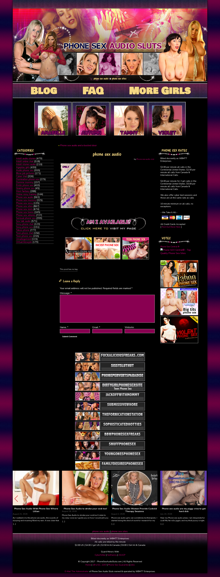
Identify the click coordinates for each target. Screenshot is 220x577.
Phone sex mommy (26, 200)
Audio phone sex (25, 170)
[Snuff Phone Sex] (179, 342)
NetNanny (112, 555)
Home (88, 564)
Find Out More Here (171, 226)
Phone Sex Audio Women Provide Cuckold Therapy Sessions (134, 510)
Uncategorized (23, 239)
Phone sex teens (25, 212)
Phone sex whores (25, 215)
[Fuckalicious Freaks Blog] (78, 259)
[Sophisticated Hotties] (179, 286)
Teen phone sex (24, 236)
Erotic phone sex (24, 185)
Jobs (133, 564)
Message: (66, 293)
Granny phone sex (25, 188)
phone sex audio (100, 531)
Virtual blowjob (24, 242)
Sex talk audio (23, 221)
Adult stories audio (26, 164)
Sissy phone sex (24, 227)
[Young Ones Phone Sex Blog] (136, 259)
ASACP (121, 555)
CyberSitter (100, 555)
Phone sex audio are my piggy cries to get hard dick (184, 510)
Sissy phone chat (25, 224)
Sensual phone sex (26, 218)
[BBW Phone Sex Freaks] (179, 314)
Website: (129, 327)
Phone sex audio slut (145, 159)
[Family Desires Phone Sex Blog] (107, 259)
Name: (64, 327)
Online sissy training (26, 194)
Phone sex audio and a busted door (78, 145)
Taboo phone (22, 230)
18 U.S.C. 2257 (99, 564)
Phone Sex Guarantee (118, 564)
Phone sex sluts (24, 209)
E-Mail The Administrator (77, 571)
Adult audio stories (26, 158)
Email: (96, 327)
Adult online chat (25, 161)
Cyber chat (21, 176)
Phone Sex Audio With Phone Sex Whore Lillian (36, 510)
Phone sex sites (24, 206)
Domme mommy (24, 182)
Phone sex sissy (24, 203)
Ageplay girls (23, 167)
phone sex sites (119, 531)
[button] (204, 498)
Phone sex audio (24, 197)
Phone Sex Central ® (169, 246)
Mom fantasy (23, 191)
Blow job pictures (25, 173)
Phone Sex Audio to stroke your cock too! (85, 508)
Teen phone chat (24, 233)
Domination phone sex (27, 179)
